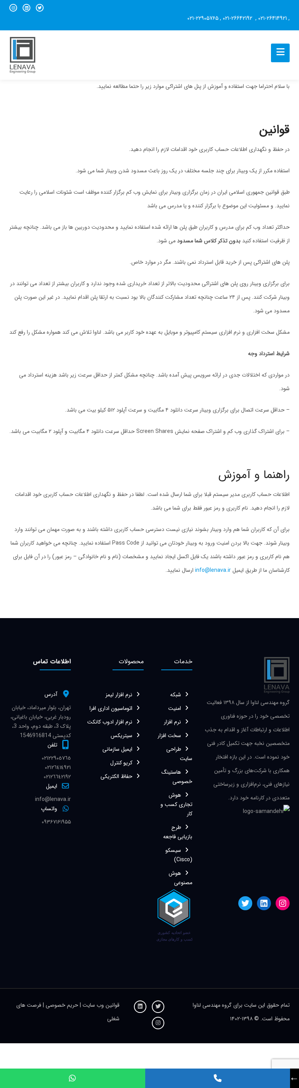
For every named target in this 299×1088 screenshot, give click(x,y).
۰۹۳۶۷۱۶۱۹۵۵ (56, 822)
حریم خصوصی (63, 1005)
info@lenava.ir (213, 570)
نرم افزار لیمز (119, 694)
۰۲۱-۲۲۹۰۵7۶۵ (202, 18)
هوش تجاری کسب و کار (176, 804)
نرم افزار (172, 722)
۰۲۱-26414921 (272, 18)
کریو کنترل (121, 763)
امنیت (174, 708)
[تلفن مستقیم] (217, 1078)
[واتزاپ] (72, 1078)
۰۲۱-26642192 (238, 18)
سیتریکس (121, 735)
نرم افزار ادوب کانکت (109, 722)
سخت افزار (169, 735)
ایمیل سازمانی (117, 749)
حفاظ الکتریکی (116, 776)
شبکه (175, 694)
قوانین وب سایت (100, 1005)
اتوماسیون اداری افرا (111, 708)
